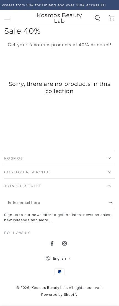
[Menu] (7, 18)
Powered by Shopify (59, 294)
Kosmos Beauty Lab (49, 288)
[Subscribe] (111, 202)
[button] (97, 18)
